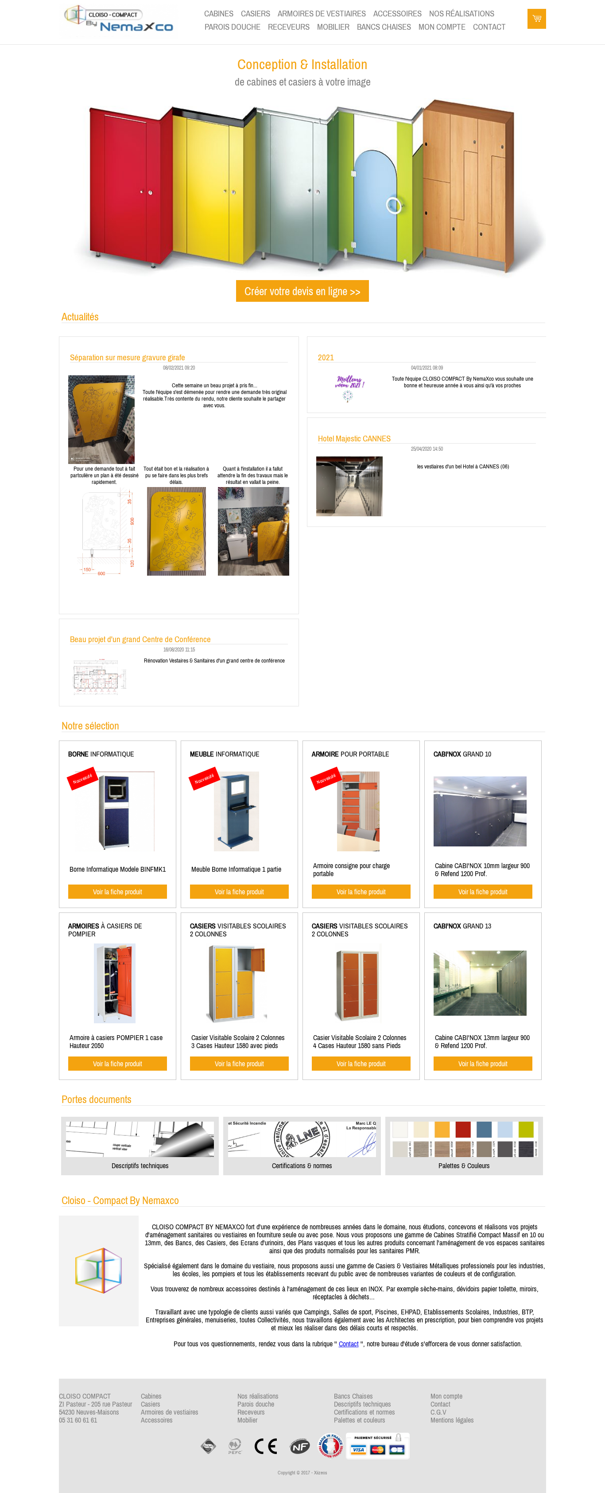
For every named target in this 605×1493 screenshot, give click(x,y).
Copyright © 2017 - (302, 1472)
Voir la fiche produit (117, 892)
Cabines (218, 13)
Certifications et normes (364, 1412)
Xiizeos (320, 1472)
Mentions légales (452, 1420)
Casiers (255, 13)
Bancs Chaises (384, 26)
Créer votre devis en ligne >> (302, 291)
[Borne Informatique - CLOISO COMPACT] (115, 849)
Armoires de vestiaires (322, 13)
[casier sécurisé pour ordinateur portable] (358, 849)
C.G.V (438, 1412)
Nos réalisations (461, 13)
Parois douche (232, 26)
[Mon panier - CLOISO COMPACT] (536, 20)
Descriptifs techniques (362, 1404)
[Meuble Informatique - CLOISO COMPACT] (236, 849)
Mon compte (442, 26)
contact (489, 26)
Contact (349, 1344)
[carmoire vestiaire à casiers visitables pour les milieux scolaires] (358, 1021)
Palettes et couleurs (359, 1420)
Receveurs (289, 26)
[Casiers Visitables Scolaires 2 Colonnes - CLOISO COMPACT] (237, 1021)
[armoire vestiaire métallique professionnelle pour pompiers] (115, 1021)
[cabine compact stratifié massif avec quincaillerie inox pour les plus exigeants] (480, 844)
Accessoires (397, 13)
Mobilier (333, 26)
